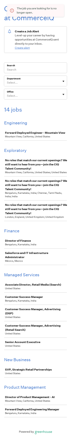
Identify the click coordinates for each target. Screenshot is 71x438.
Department (14, 78)
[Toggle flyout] (63, 81)
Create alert (22, 47)
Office (10, 91)
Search (11, 65)
